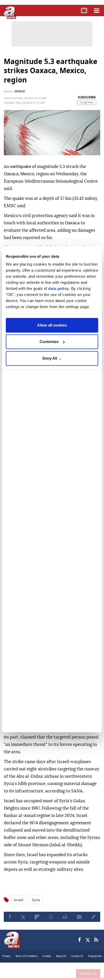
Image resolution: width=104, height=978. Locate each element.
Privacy (7, 962)
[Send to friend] (79, 923)
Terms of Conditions (26, 962)
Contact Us (88, 973)
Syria (36, 906)
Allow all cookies (52, 325)
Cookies (46, 962)
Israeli (18, 906)
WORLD (20, 91)
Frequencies (95, 962)
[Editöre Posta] (93, 923)
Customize (49, 341)
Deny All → (52, 358)
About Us (61, 962)
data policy (58, 288)
